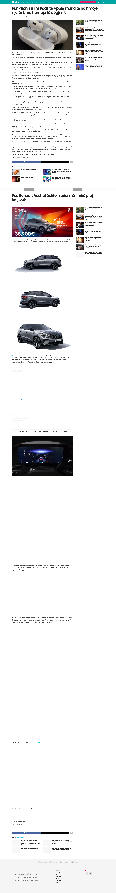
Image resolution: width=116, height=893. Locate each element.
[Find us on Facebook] (87, 873)
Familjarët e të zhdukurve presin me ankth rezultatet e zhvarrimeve (61, 848)
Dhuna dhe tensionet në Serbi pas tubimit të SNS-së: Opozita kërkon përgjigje (94, 59)
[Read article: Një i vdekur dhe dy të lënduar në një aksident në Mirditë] (80, 22)
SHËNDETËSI (41, 2)
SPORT (35, 2)
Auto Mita (20, 812)
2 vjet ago (20, 17)
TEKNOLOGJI (54, 2)
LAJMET (22, 2)
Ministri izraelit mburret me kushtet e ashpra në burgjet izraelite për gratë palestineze (94, 37)
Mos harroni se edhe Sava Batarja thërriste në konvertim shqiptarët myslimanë (94, 66)
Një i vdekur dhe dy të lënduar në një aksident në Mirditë (93, 21)
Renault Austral (16, 240)
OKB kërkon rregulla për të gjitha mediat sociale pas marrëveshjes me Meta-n (62, 171)
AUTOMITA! (37, 742)
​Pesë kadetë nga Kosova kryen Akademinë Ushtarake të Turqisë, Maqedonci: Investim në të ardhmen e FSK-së (94, 30)
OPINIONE (61, 2)
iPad (24, 157)
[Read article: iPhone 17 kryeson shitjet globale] (16, 172)
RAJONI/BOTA (29, 2)
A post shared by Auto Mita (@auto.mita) (42, 427)
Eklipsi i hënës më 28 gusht (28, 177)
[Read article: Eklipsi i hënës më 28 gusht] (16, 179)
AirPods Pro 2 (18, 157)
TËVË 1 (14, 17)
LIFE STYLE (48, 2)
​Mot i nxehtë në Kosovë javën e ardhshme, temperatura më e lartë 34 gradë (94, 52)
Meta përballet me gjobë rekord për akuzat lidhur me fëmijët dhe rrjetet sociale (61, 178)
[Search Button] (103, 2)
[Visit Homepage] (15, 2)
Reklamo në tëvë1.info (89, 2)
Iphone (28, 157)
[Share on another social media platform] (71, 162)
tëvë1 (14, 204)
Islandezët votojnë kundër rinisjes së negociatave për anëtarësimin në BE (94, 44)
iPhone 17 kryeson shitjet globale (29, 169)
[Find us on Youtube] (90, 873)
